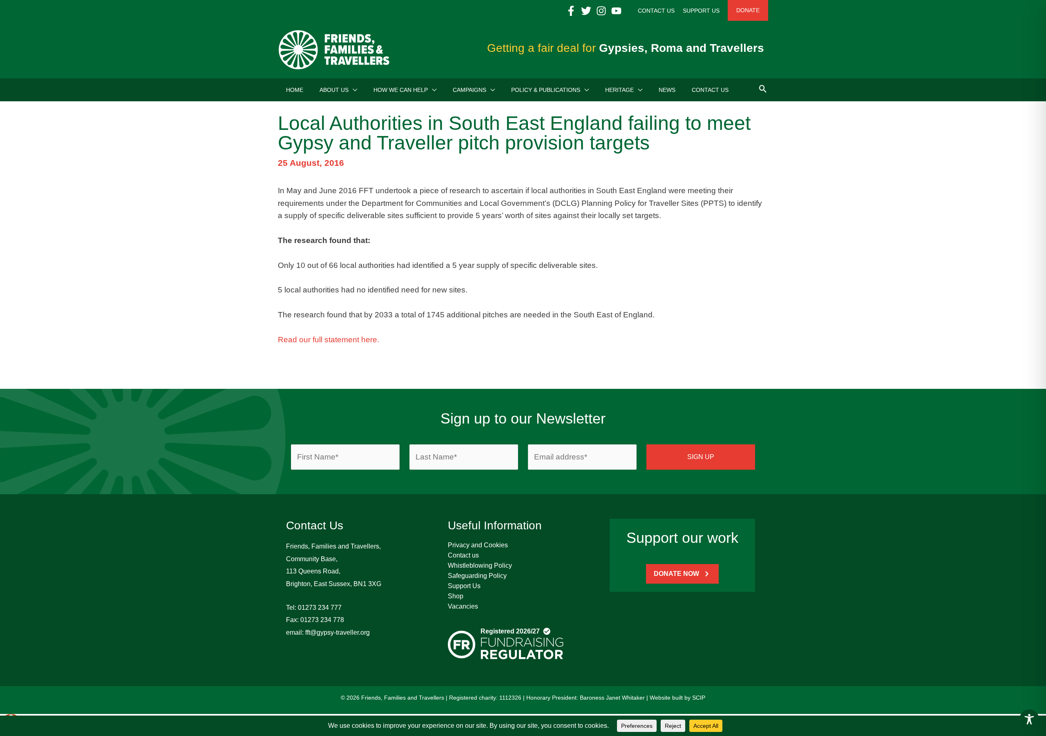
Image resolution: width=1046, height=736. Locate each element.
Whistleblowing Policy (480, 565)
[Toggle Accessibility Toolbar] (1029, 719)
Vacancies (463, 606)
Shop (455, 596)
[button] (353, 90)
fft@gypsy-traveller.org (337, 632)
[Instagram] (601, 11)
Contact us (463, 555)
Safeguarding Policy (477, 575)
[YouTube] (616, 11)
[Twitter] (586, 11)
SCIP (698, 697)
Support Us (464, 585)
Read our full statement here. (328, 339)
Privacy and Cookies (478, 545)
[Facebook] (571, 11)
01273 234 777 (320, 607)
